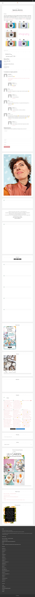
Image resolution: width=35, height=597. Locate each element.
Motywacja (3, 567)
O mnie (3, 585)
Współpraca (3, 586)
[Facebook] (16, 1)
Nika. (9, 100)
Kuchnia (3, 560)
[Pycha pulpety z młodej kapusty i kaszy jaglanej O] (8, 423)
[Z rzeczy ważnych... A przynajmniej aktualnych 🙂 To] (17, 404)
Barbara (9, 113)
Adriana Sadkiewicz (15, 11)
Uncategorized (21, 11)
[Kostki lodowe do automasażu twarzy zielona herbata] (26, 413)
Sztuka (3, 576)
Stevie (9, 88)
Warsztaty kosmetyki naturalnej (6, 588)
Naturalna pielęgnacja (5, 570)
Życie (3, 581)
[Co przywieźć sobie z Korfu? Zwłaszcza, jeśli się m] (8, 404)
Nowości (3, 572)
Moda (3, 566)
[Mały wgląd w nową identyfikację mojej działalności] (17, 413)
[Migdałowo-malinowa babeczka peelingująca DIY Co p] (8, 413)
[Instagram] (17, 1)
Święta (3, 575)
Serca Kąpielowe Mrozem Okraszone (9, 63)
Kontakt (3, 591)
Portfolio (3, 589)
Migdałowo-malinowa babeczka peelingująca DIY (11, 496)
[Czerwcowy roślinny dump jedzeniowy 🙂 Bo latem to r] (26, 423)
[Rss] (18, 1)
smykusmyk (9, 74)
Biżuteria (3, 548)
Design (3, 551)
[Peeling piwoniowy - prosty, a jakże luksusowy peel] (17, 423)
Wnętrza (3, 579)
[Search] (33, 1)
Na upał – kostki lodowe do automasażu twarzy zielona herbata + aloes (14, 499)
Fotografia (3, 554)
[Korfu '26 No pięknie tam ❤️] (26, 404)
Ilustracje (3, 557)
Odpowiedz (9, 80)
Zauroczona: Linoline (7, 495)
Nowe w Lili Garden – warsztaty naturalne (10, 493)
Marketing (3, 563)
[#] (17, 259)
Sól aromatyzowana (6, 66)
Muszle (5, 498)
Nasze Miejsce (4, 569)
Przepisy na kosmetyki (5, 573)
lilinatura (13, 94)
